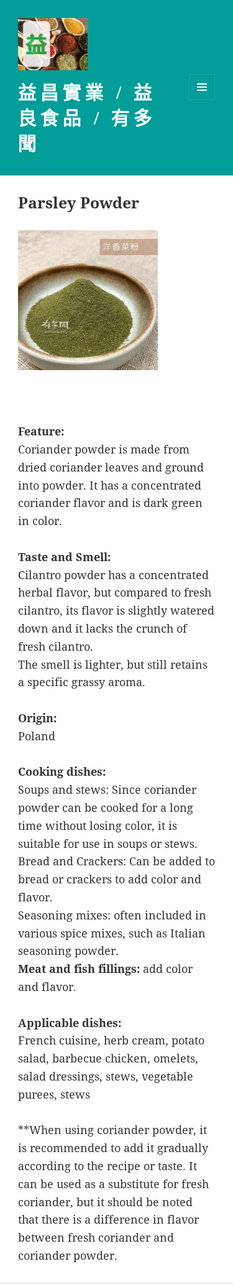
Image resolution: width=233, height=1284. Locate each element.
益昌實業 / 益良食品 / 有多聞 (87, 118)
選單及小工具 (202, 87)
